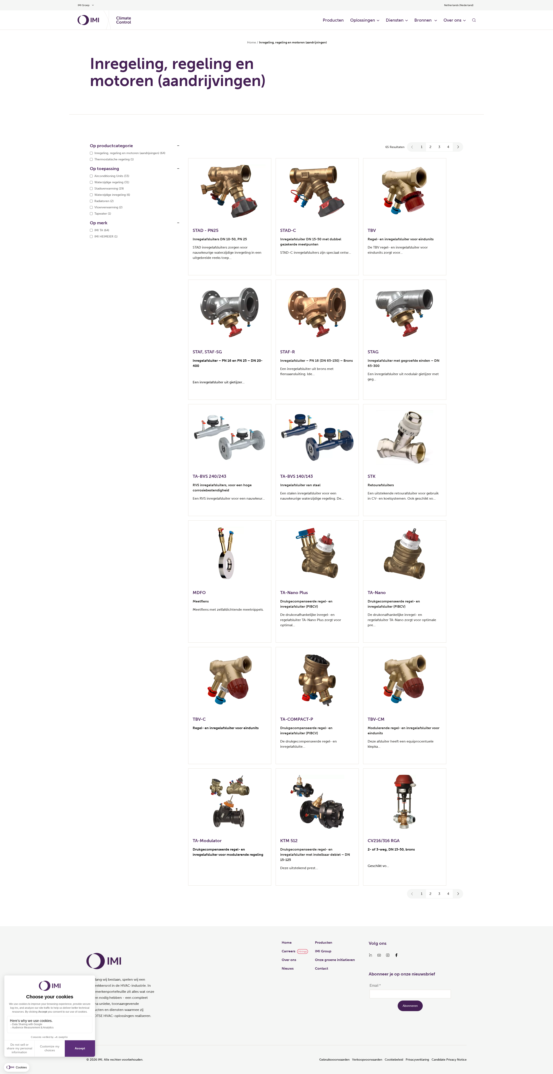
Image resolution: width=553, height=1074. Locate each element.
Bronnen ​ (423, 20)
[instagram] (387, 955)
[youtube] (379, 955)
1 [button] (422, 147)
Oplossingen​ (362, 20)
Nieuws (288, 968)
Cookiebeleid (394, 1059)
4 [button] (448, 147)
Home (251, 42)
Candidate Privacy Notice (449, 1059)
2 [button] (430, 147)
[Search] (474, 20)
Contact (321, 968)
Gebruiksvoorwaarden (334, 1059)
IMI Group (323, 951)
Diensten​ (395, 20)
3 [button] (439, 147)
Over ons (289, 960)
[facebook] (396, 955)
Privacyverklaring (417, 1059)
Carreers (288, 951)
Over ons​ (452, 20)
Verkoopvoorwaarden (367, 1059)
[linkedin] (370, 955)
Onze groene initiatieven (335, 960)
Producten (333, 20)
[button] (412, 147)
